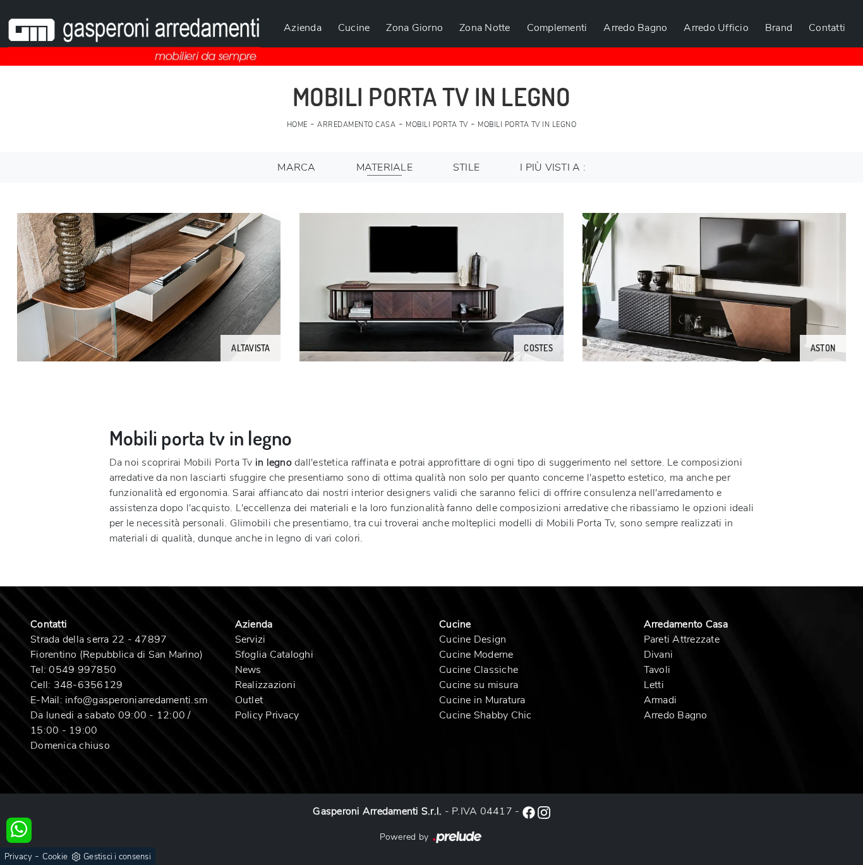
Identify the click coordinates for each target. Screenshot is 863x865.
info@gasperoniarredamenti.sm (136, 700)
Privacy (18, 856)
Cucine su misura (478, 685)
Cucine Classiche (478, 670)
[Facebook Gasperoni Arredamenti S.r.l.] (530, 811)
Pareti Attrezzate (682, 639)
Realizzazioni (265, 685)
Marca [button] (296, 167)
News (248, 670)
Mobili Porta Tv (437, 125)
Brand (778, 28)
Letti (654, 685)
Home (297, 125)
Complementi (557, 28)
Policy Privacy (267, 715)
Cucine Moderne (476, 655)
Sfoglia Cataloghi (274, 655)
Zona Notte (484, 28)
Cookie (55, 856)
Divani (658, 655)
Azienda (303, 28)
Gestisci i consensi (117, 856)
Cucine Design (472, 639)
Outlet (249, 700)
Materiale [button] (384, 167)
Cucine (354, 28)
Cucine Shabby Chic (485, 715)
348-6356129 (88, 685)
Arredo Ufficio (716, 28)
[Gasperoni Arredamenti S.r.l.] (134, 33)
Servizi (250, 639)
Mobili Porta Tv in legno (527, 125)
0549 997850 (82, 670)
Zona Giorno (414, 28)
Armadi (660, 700)
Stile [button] (466, 167)
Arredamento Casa (356, 125)
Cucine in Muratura (482, 700)
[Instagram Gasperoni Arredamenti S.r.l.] (544, 811)
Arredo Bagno (635, 28)
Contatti (827, 28)
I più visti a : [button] (553, 167)
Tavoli (657, 670)
